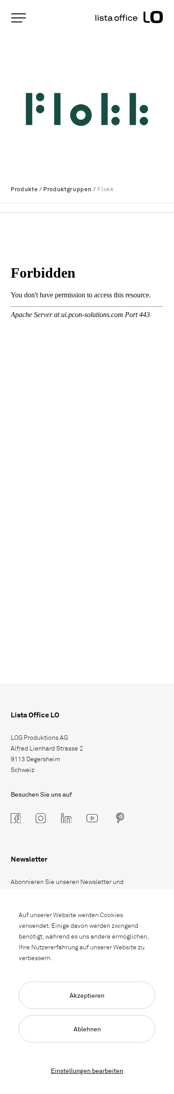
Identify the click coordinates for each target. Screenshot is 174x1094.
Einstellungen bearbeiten (87, 1070)
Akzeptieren (87, 995)
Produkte (24, 189)
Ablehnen (87, 1029)
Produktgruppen (67, 189)
